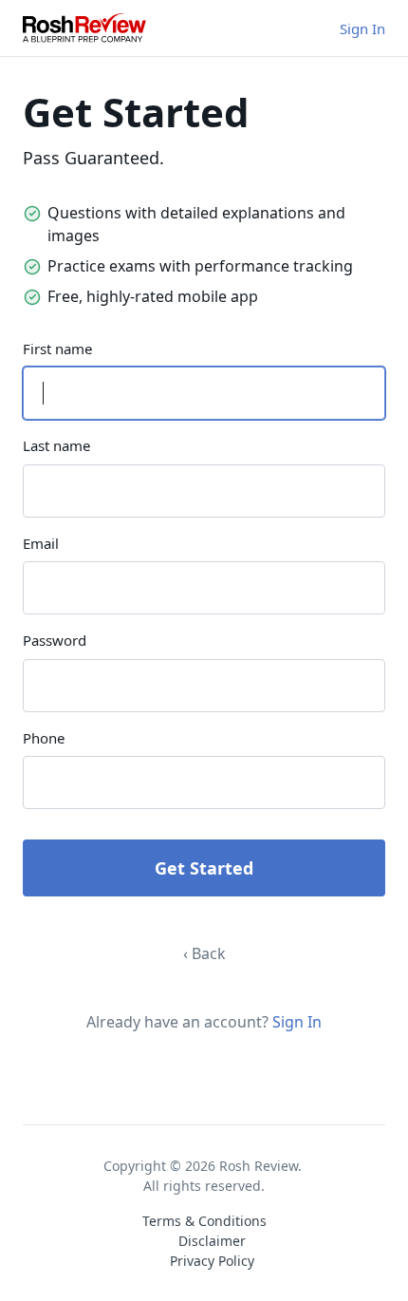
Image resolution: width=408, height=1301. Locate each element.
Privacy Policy (212, 1261)
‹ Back (204, 953)
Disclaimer (212, 1241)
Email (41, 543)
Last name (56, 445)
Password (54, 640)
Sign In (362, 28)
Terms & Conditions (204, 1221)
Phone (44, 737)
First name (57, 348)
